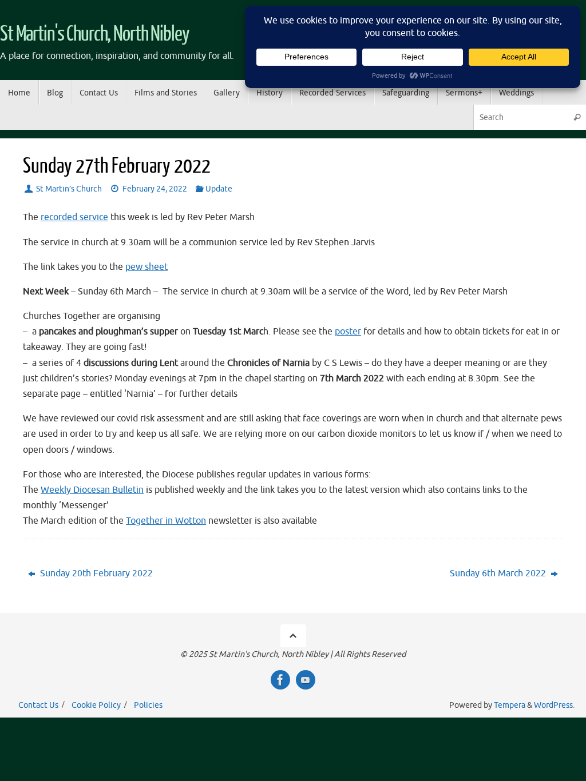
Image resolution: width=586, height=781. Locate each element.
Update (218, 189)
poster (348, 331)
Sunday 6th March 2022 (499, 573)
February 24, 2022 (154, 189)
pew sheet (146, 267)
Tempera (509, 705)
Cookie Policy (96, 705)
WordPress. (554, 705)
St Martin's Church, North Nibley (94, 34)
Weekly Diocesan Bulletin (92, 490)
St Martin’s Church (69, 189)
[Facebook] (280, 680)
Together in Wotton (166, 521)
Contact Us (38, 705)
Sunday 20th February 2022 (95, 573)
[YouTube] (305, 680)
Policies (148, 705)
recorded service (74, 217)
